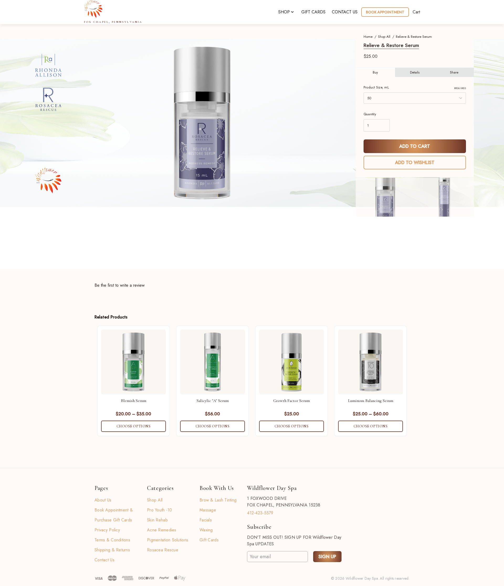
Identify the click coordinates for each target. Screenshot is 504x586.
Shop (284, 12)
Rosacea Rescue (162, 550)
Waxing (206, 530)
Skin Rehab (157, 520)
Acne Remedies (161, 530)
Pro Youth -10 (159, 510)
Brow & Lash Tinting (218, 500)
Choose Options (134, 426)
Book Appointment (385, 12)
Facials (206, 520)
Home (368, 36)
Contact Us (104, 560)
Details (414, 72)
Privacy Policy (107, 530)
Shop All (384, 36)
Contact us (345, 12)
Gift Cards (313, 12)
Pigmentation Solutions (167, 540)
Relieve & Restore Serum (414, 36)
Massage (208, 510)
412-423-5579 (260, 513)
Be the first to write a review (119, 285)
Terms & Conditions (112, 540)
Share (454, 72)
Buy (375, 72)
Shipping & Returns (112, 550)
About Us (102, 500)
